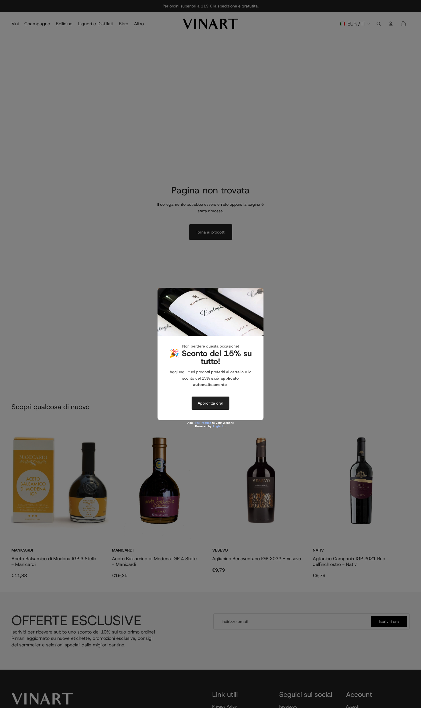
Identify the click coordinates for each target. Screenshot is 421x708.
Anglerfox (219, 426)
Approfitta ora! (210, 403)
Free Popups (202, 422)
